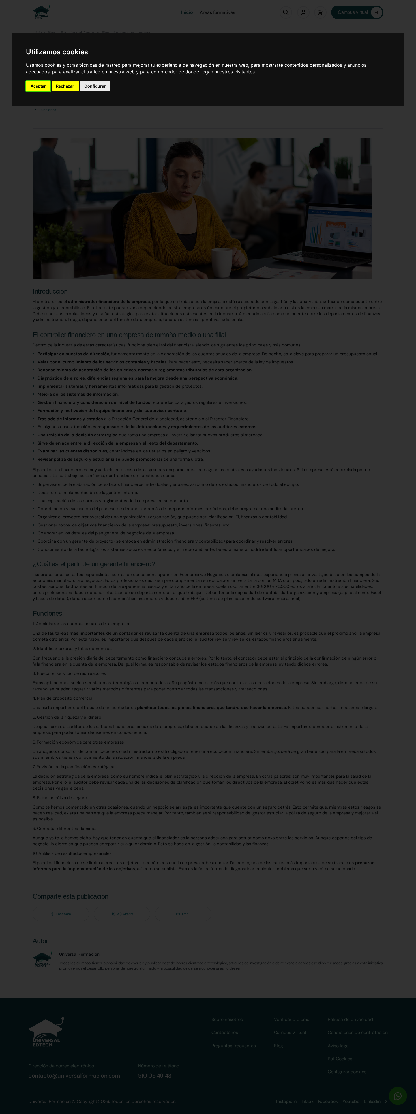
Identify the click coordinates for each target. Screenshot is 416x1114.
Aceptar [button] (38, 86)
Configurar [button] (95, 86)
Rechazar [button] (65, 86)
